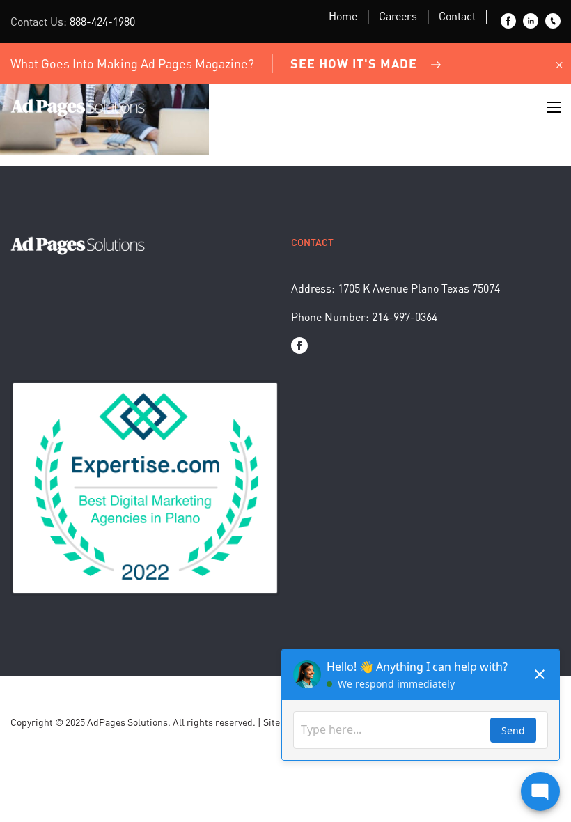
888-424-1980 (102, 21)
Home (343, 15)
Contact (457, 15)
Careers (398, 15)
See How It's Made (353, 63)
